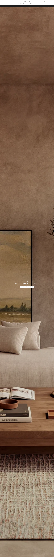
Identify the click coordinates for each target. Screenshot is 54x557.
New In (18, 3)
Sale (36, 3)
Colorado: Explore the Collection (27, 288)
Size (28, 3)
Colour (26, 3)
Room (31, 3)
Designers (20, 3)
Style (23, 3)
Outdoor (34, 3)
